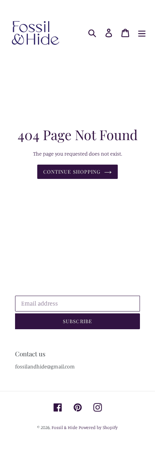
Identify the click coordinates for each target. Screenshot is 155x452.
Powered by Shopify (98, 427)
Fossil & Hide (65, 427)
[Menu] (142, 33)
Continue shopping (71, 171)
